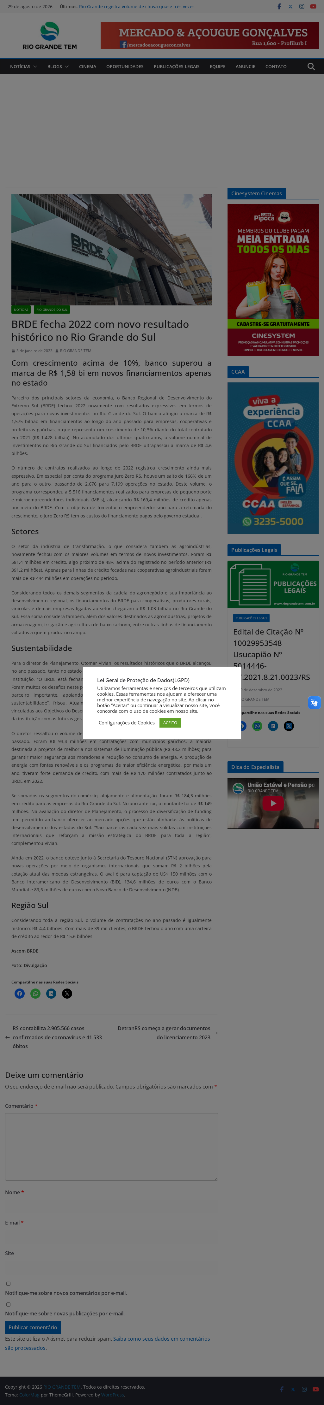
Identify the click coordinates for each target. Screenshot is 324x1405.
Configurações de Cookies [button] (127, 722)
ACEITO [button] (170, 722)
